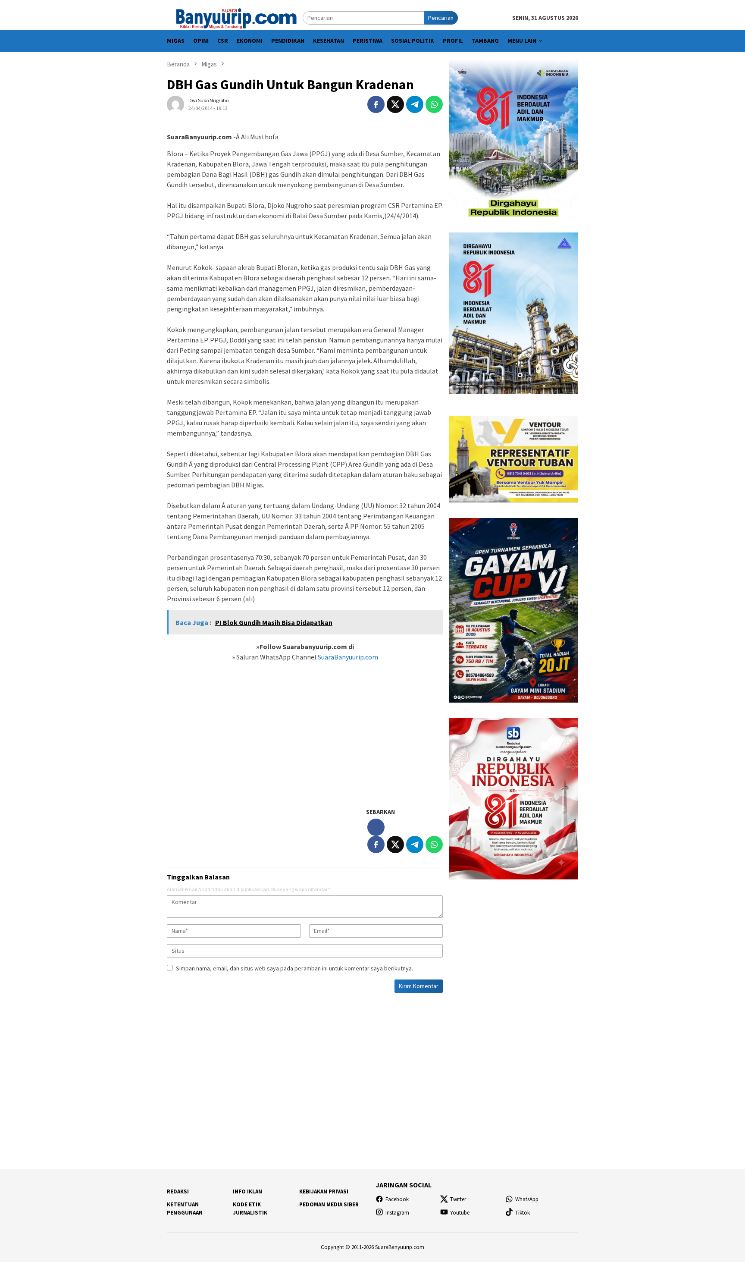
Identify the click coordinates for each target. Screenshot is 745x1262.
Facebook (397, 1199)
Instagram (397, 1212)
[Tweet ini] (395, 104)
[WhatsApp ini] (434, 104)
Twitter (458, 1199)
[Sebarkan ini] (376, 104)
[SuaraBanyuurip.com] (235, 17)
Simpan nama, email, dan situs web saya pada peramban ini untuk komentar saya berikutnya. (294, 968)
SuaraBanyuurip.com (347, 657)
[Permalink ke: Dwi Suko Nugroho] (175, 104)
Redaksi (178, 1191)
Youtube (460, 1212)
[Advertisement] (305, 739)
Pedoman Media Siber (329, 1204)
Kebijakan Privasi (323, 1191)
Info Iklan (247, 1191)
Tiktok (522, 1212)
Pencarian (441, 18)
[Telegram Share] (414, 104)
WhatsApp (526, 1199)
